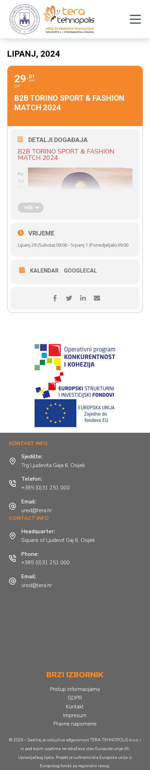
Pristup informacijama (75, 689)
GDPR (75, 697)
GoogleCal (80, 271)
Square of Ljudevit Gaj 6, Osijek (58, 540)
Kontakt (75, 706)
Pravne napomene (75, 723)
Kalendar (44, 271)
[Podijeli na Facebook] (55, 298)
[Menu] (135, 19)
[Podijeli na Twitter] (69, 298)
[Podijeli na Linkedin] (83, 298)
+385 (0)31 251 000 (45, 487)
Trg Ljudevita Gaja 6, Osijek (53, 465)
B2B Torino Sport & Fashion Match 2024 (66, 154)
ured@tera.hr (36, 510)
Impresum (75, 715)
